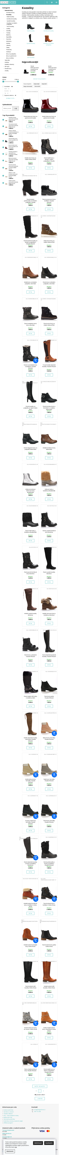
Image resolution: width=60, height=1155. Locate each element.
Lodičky (8, 28)
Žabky (8, 47)
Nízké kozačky (10, 17)
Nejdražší (44, 84)
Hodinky (7, 62)
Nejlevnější (36, 84)
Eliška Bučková (6, 1133)
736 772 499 (37, 1111)
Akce (6, 88)
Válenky (8, 45)
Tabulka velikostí (8, 1113)
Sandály (8, 31)
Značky (7, 71)
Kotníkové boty (10, 12)
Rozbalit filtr (10, 98)
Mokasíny (8, 41)
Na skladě (8, 86)
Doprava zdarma (10, 95)
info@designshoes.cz (39, 1109)
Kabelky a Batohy (9, 64)
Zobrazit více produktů (39, 79)
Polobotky (9, 49)
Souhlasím (49, 1143)
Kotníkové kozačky (12, 19)
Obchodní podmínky (9, 1119)
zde (16, 1147)
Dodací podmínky (8, 1110)
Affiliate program (8, 1123)
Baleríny (8, 35)
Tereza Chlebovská (8, 1130)
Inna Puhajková (7, 1136)
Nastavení (10, 1151)
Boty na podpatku (11, 54)
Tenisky (8, 33)
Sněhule (8, 52)
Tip (6, 93)
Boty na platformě (11, 56)
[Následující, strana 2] (39, 1091)
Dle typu (7, 66)
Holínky (8, 43)
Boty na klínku (10, 58)
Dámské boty (9, 10)
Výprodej (7, 60)
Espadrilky (9, 37)
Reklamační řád (8, 1117)
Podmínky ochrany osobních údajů (13, 1121)
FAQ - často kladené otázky (11, 1115)
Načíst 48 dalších (40, 1086)
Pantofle (8, 39)
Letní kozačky (10, 26)
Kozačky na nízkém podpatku (12, 23)
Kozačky (8, 14)
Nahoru (40, 1098)
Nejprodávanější (28, 86)
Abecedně (37, 86)
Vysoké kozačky (11, 21)
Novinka (7, 91)
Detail (30, 126)
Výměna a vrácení (9, 1112)
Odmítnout (38, 1143)
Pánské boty (8, 68)
